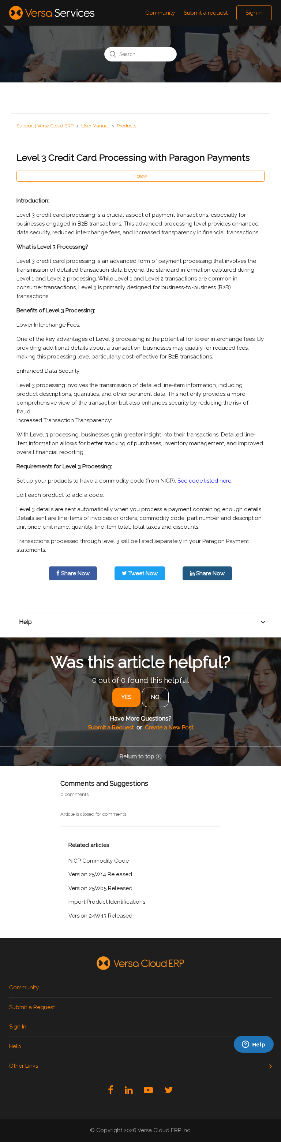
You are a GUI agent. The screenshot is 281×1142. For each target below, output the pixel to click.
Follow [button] (140, 176)
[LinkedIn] (128, 1090)
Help (15, 1046)
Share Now (75, 573)
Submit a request (206, 13)
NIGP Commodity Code (98, 861)
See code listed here (204, 480)
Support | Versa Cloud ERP (45, 126)
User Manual (95, 126)
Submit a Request (111, 727)
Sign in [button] (254, 13)
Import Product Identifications (106, 902)
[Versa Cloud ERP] (140, 963)
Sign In (17, 1026)
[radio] (126, 697)
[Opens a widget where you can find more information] (219, 1087)
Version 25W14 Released (100, 874)
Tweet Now (142, 573)
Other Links (23, 1066)
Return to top (137, 756)
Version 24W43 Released (100, 915)
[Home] (51, 12)
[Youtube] (148, 1090)
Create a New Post (169, 727)
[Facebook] (110, 1090)
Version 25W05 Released (100, 888)
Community (160, 13)
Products (126, 126)
